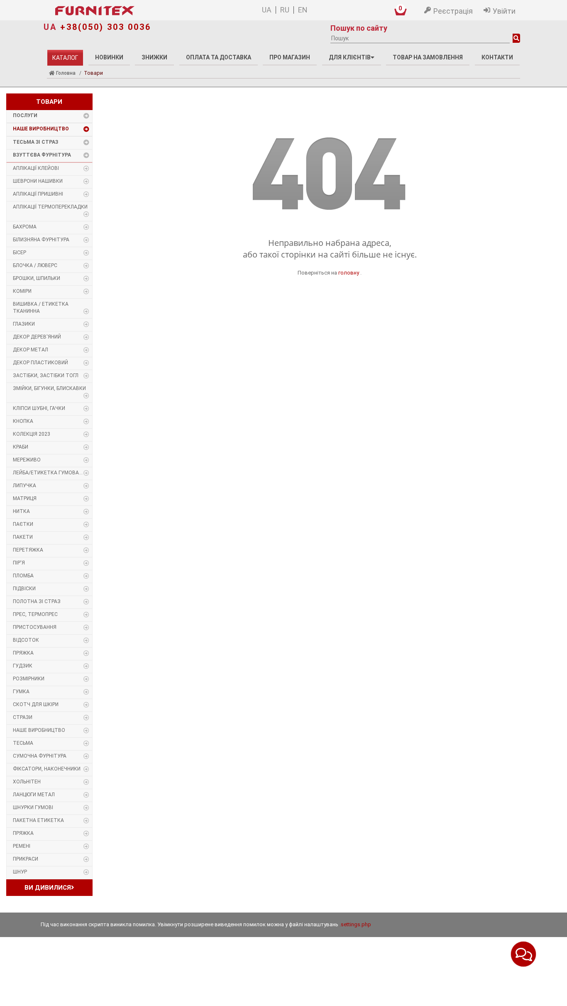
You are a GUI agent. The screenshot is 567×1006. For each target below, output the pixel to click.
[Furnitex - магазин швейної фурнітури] (133, 11)
